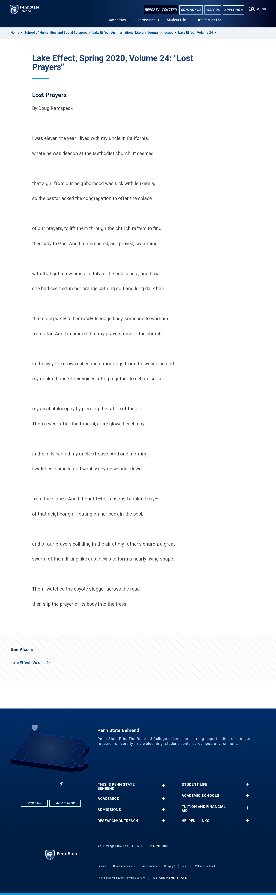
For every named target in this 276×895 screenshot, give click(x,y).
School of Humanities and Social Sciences (55, 32)
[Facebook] (30, 783)
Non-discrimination (124, 866)
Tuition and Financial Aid (204, 809)
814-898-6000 (159, 846)
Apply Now (233, 10)
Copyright (169, 866)
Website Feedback (205, 866)
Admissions (146, 20)
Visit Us (213, 10)
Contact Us (191, 10)
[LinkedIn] (51, 783)
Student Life (176, 20)
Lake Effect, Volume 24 (195, 32)
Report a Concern (161, 9)
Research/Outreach (118, 821)
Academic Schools (200, 796)
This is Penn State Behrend (116, 786)
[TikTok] (61, 783)
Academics (117, 20)
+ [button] (163, 785)
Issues (168, 32)
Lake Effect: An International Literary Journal (125, 32)
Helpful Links (196, 821)
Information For (209, 20)
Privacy (102, 866)
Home (15, 32)
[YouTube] (72, 783)
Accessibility (149, 866)
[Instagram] (40, 783)
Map (184, 866)
